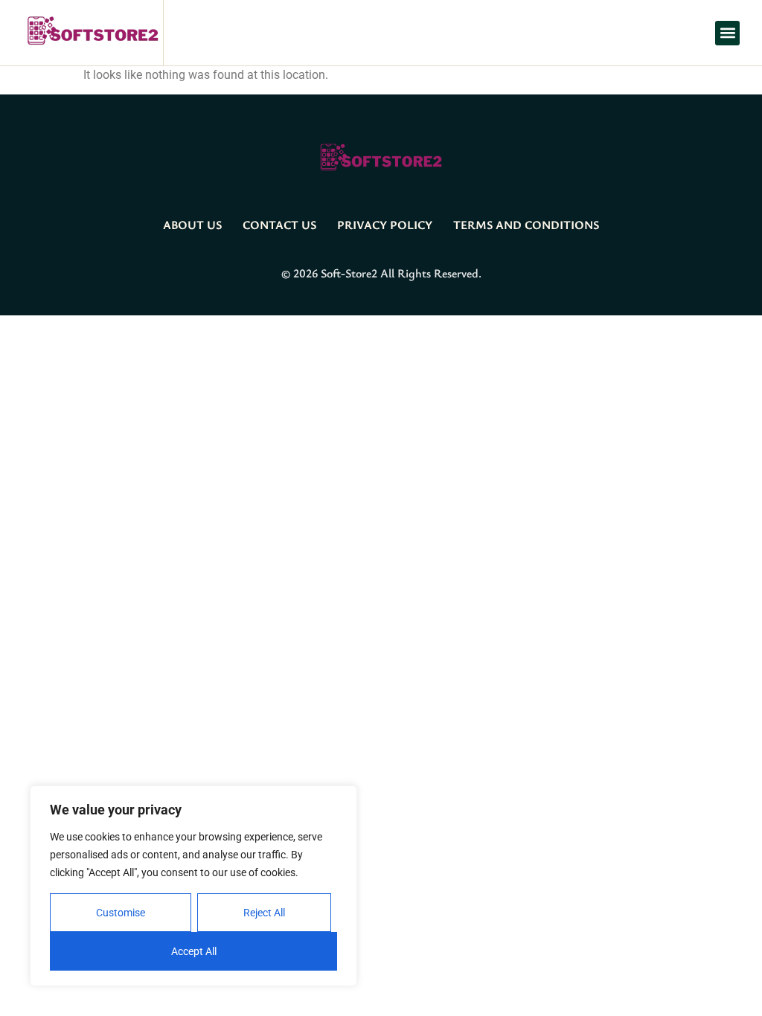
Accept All (194, 951)
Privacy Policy (384, 224)
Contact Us (279, 224)
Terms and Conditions (526, 224)
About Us (192, 224)
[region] (193, 885)
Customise (120, 913)
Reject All (264, 913)
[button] (727, 33)
